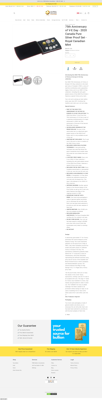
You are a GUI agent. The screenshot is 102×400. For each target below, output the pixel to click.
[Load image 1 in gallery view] (17, 80)
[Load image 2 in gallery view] (27, 80)
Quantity (67, 52)
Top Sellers (15, 363)
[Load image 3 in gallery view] (37, 80)
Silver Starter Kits (17, 370)
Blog (52, 367)
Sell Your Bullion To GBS (38, 365)
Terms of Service (74, 363)
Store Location (54, 370)
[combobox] (80, 13)
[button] (14, 13)
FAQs (52, 363)
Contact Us (54, 365)
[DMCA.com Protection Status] (52, 394)
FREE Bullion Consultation (38, 363)
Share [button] (68, 314)
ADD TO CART (4, 399)
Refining (34, 367)
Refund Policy (73, 365)
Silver (14, 367)
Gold (14, 365)
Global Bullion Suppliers (52, 392)
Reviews (53, 372)
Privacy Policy (73, 367)
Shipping (67, 50)
